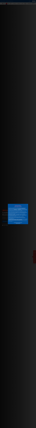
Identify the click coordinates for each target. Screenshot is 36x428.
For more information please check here (18, 222)
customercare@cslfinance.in (11, 218)
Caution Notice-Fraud (18, 223)
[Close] (27, 204)
